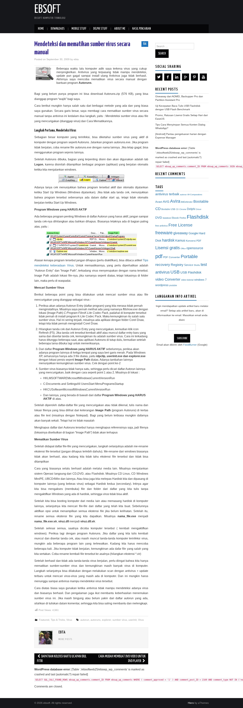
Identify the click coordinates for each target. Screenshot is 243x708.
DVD (158, 217)
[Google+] (185, 77)
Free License (180, 225)
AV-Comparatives (194, 194)
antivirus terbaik (167, 194)
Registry (177, 265)
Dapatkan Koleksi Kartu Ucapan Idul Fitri (61, 659)
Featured (44, 619)
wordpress (161, 285)
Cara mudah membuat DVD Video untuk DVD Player (122, 659)
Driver (198, 209)
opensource (194, 248)
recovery (162, 265)
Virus (69, 619)
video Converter (167, 279)
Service (188, 265)
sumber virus (119, 619)
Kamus (180, 240)
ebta (76, 59)
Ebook (175, 218)
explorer (106, 619)
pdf (158, 256)
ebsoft (47, 9)
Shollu (197, 265)
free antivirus (161, 226)
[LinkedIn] (176, 77)
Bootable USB (168, 209)
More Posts (65, 639)
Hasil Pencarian (141, 28)
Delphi (191, 209)
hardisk (168, 240)
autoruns (96, 619)
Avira (175, 201)
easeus (167, 218)
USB (175, 271)
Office (183, 248)
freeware (164, 232)
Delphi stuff (100, 28)
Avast (158, 201)
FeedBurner (190, 344)
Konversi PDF (193, 240)
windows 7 (200, 279)
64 (144, 44)
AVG (166, 201)
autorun (84, 619)
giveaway (180, 233)
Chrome (182, 209)
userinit (132, 619)
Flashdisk (198, 217)
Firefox (182, 218)
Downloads (58, 28)
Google (193, 233)
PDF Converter (171, 257)
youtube (173, 285)
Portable (189, 256)
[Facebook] (167, 77)
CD (177, 209)
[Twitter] (158, 77)
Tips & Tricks (58, 619)
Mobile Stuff (79, 28)
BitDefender (187, 202)
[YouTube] (203, 77)
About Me (119, 28)
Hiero (191, 702)
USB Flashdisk (190, 272)
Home (41, 28)
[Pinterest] (194, 77)
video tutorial (187, 280)
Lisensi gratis (167, 247)
